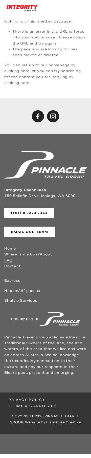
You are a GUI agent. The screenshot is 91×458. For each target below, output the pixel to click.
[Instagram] (53, 116)
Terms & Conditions (33, 406)
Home (10, 248)
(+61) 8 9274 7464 (29, 213)
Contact (12, 266)
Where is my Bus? (22, 254)
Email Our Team (29, 232)
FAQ (8, 260)
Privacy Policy (27, 400)
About (46, 254)
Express (12, 280)
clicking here (17, 71)
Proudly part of (25, 318)
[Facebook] (38, 116)
